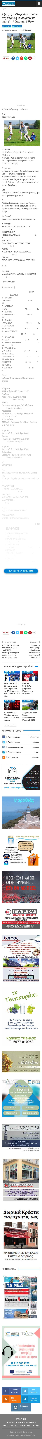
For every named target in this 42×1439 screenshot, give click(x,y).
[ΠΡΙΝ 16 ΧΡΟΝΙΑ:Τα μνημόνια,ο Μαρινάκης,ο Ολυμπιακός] (30, 676)
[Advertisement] (21, 83)
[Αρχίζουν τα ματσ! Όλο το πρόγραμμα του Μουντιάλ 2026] (30, 705)
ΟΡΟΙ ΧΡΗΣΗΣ (21, 1419)
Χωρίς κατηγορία (16, 26)
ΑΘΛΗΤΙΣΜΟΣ (6, 26)
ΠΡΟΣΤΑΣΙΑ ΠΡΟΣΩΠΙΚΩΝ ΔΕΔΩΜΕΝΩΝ (21, 1422)
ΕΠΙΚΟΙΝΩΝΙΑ (24, 1426)
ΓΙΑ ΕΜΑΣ (35, 1426)
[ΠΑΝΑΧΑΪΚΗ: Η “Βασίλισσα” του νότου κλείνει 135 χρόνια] (12, 705)
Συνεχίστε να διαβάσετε (21, 571)
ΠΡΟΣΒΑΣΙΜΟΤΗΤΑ (10, 1426)
